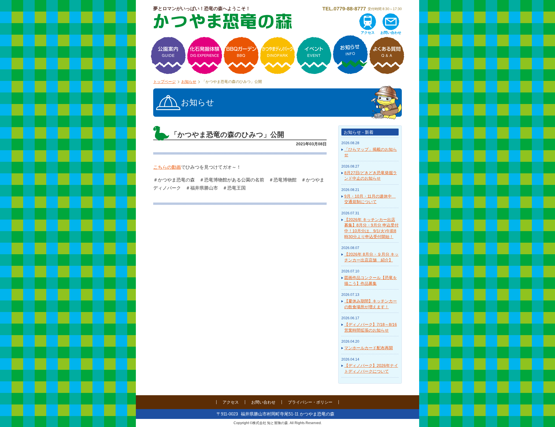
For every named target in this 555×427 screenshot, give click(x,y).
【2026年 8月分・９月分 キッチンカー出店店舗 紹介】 (371, 257)
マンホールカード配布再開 (368, 348)
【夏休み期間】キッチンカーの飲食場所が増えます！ (370, 304)
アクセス (368, 33)
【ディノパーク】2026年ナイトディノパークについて (371, 368)
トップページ (164, 81)
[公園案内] (168, 55)
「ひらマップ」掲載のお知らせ (370, 152)
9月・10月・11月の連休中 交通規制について (370, 199)
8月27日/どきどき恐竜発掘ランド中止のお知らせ (370, 175)
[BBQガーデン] (241, 55)
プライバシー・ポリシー (310, 402)
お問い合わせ (390, 33)
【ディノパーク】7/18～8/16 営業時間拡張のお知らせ (370, 327)
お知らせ (188, 81)
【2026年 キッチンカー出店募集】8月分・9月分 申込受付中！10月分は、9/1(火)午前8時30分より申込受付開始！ (371, 228)
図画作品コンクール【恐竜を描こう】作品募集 (370, 280)
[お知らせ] (350, 55)
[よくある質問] (386, 55)
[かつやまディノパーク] (277, 55)
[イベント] (314, 55)
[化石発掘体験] (204, 55)
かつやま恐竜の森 (222, 21)
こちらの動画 (167, 167)
